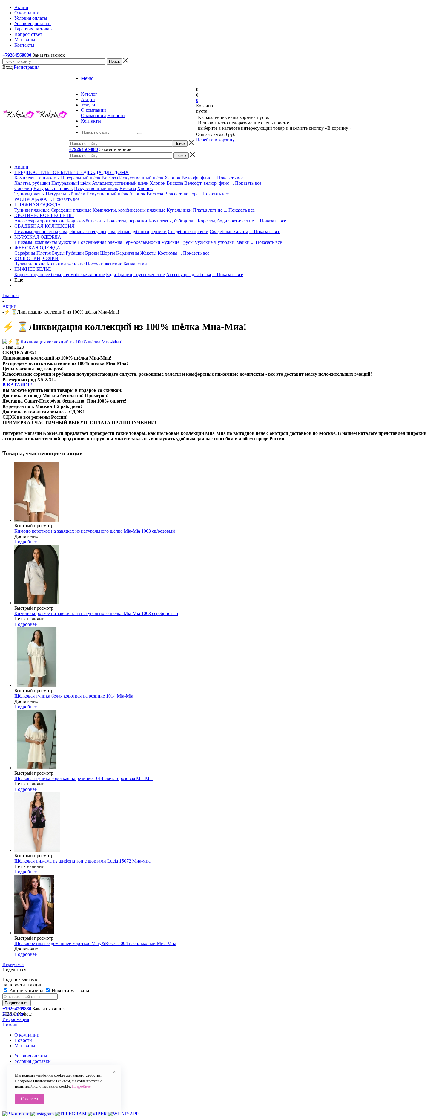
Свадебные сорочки (188, 231)
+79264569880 (16, 55)
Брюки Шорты (100, 253)
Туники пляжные (32, 210)
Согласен (29, 1099)
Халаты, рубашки (32, 183)
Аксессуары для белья (188, 274)
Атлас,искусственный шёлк (120, 183)
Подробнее (25, 541)
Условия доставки (32, 1061)
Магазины (24, 1045)
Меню (87, 78)
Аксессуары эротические (39, 220)
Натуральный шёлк (80, 177)
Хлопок (172, 177)
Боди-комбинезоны (86, 220)
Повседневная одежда (99, 242)
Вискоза (110, 177)
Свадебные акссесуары (82, 231)
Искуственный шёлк (107, 193)
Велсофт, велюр (180, 193)
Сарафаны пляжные (71, 210)
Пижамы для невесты (36, 231)
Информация (15, 1019)
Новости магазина (69, 990)
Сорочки (23, 188)
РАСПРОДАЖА (30, 199)
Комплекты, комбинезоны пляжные (129, 210)
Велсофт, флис (196, 177)
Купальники (179, 210)
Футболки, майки (232, 242)
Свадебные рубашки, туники (137, 231)
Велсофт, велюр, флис (206, 183)
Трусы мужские (197, 242)
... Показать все (227, 177)
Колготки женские (66, 263)
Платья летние (207, 210)
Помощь (10, 1024)
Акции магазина (26, 990)
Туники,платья (29, 193)
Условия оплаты (30, 1055)
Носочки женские (104, 263)
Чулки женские (29, 263)
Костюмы (167, 253)
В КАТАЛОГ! (17, 384)
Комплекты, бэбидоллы (172, 220)
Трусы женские (149, 274)
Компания (12, 1013)
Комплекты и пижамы (37, 177)
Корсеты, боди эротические (226, 220)
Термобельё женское (84, 274)
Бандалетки (135, 263)
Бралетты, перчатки (127, 220)
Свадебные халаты (229, 231)
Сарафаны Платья (32, 253)
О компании (93, 115)
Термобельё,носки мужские (151, 242)
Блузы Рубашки (68, 253)
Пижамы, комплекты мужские (45, 242)
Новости (116, 115)
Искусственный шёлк (141, 177)
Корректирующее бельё (38, 274)
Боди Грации (119, 274)
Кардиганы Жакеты (136, 253)
